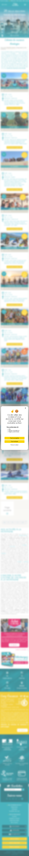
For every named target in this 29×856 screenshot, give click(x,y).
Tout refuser (14, 441)
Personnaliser (14, 445)
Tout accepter (14, 438)
